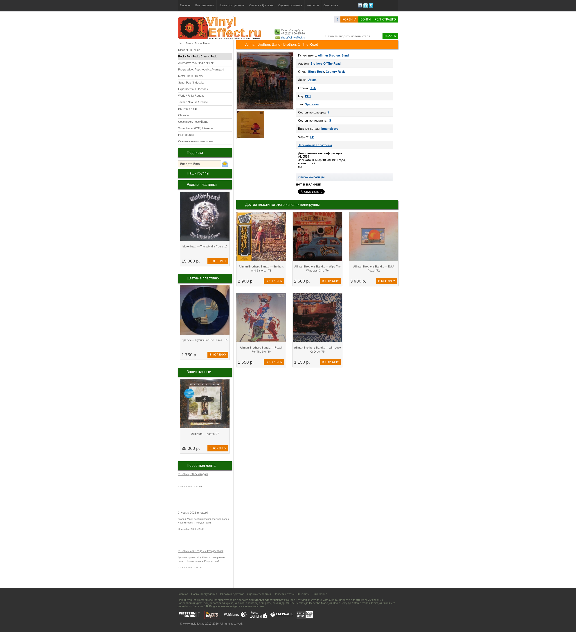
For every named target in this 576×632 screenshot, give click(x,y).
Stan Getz (389, 603)
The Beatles (297, 603)
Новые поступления (232, 5)
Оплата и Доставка (261, 5)
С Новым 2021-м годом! (193, 512)
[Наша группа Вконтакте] (360, 7)
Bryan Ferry (340, 603)
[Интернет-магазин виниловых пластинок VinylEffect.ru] (220, 38)
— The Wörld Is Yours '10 (204, 246)
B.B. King (209, 606)
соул (276, 603)
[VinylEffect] (371, 7)
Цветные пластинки (203, 278)
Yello (185, 606)
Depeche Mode (318, 603)
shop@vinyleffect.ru (293, 37)
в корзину (217, 261)
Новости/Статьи (284, 594)
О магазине (331, 5)
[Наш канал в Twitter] (365, 7)
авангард (252, 603)
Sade (196, 606)
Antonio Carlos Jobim (365, 603)
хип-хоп (240, 603)
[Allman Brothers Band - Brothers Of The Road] (251, 138)
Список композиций (311, 177)
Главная (185, 5)
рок (206, 603)
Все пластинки (204, 5)
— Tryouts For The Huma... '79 (205, 340)
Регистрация (385, 19)
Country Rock (335, 71)
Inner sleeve (329, 128)
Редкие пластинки (202, 184)
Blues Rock (316, 71)
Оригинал (312, 104)
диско (229, 603)
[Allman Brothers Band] (265, 109)
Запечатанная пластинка (315, 145)
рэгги (268, 603)
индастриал (217, 603)
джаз (199, 603)
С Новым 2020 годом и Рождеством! (200, 551)
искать (390, 36)
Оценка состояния (290, 5)
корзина (349, 19)
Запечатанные (199, 372)
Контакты (313, 5)
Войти (365, 19)
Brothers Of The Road (325, 63)
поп (261, 603)
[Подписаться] (225, 163)
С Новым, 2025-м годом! (193, 474)
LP (312, 137)
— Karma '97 (205, 433)
